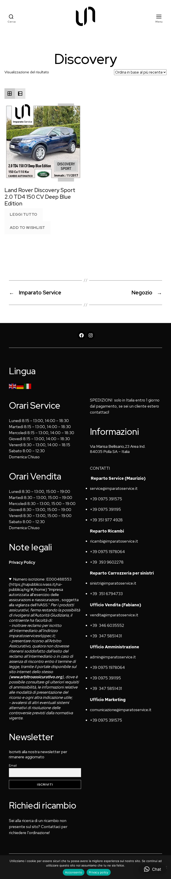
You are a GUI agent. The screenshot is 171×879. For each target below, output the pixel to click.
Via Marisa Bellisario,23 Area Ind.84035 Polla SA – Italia (117, 449)
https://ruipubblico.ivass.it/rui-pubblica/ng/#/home (35, 587)
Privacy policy (98, 872)
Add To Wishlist (27, 227)
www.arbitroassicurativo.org (36, 676)
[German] (20, 385)
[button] (153, 869)
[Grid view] (9, 93)
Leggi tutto (23, 214)
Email (13, 765)
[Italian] (28, 385)
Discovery (85, 58)
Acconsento (73, 872)
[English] (12, 385)
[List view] (20, 93)
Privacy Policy (22, 562)
